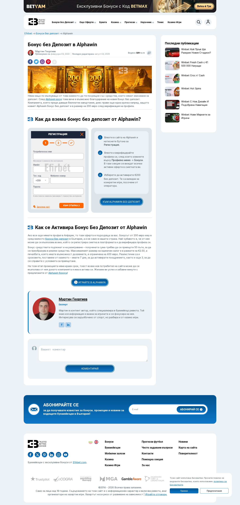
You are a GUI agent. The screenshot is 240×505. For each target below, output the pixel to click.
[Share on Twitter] (36, 62)
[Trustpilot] (40, 479)
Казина (115, 22)
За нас (146, 465)
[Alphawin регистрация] (58, 170)
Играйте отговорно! (157, 494)
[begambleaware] (131, 479)
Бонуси (109, 441)
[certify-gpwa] (86, 479)
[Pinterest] (44, 454)
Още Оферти (87, 22)
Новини (183, 441)
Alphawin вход (54, 99)
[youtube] (58, 454)
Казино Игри (174, 22)
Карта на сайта (188, 447)
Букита (103, 22)
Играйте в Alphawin (91, 282)
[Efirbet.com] (37, 22)
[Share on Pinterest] (48, 62)
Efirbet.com (79, 462)
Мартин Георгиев (73, 299)
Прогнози (130, 22)
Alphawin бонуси (57, 272)
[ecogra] (63, 479)
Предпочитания (214, 491)
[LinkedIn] (51, 454)
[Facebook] (30, 454)
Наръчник (146, 22)
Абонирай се (189, 409)
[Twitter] (37, 454)
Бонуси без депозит (47, 33)
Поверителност (188, 453)
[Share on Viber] (42, 62)
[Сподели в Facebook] (30, 62)
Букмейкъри (112, 447)
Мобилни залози (115, 453)
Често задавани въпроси (157, 447)
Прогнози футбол (152, 441)
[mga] (108, 479)
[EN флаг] (96, 442)
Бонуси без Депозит (63, 22)
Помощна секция (152, 459)
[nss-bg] (154, 479)
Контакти (147, 453)
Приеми (184, 491)
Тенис (160, 22)
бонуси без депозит (57, 238)
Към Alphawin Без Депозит (121, 201)
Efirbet (28, 33)
